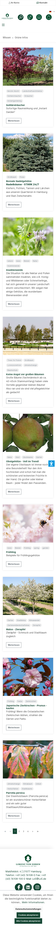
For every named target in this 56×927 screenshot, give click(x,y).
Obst (17, 457)
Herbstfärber (12, 789)
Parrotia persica (15, 793)
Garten (39, 457)
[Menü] (3, 24)
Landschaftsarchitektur (32, 91)
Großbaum (11, 177)
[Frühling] (28, 524)
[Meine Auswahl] (49, 17)
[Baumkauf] (30, 17)
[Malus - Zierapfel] (28, 596)
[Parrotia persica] (28, 759)
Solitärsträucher (14, 96)
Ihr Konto (14, 2)
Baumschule (12, 370)
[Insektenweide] (28, 237)
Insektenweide (13, 266)
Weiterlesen (14, 121)
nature (10, 261)
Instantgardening (14, 101)
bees (18, 261)
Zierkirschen (31, 701)
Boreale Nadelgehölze (19, 181)
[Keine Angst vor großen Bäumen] (28, 336)
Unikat (38, 784)
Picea (22, 177)
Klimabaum (27, 784)
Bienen (26, 261)
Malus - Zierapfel (15, 629)
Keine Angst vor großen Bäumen (25, 374)
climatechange (30, 365)
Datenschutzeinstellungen (28, 909)
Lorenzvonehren (14, 365)
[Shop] (39, 17)
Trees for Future (14, 360)
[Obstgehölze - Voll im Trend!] (28, 433)
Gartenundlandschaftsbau (18, 625)
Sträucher (28, 96)
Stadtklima (21, 620)
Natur (35, 261)
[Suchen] (21, 17)
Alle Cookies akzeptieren (28, 921)
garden (46, 548)
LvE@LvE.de (39, 878)
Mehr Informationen (33, 902)
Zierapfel (36, 625)
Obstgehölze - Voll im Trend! (22, 461)
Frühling (27, 548)
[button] (51, 463)
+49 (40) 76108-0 (25, 875)
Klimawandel (34, 620)
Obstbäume (28, 457)
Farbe (19, 701)
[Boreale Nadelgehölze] (28, 153)
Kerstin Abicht (13, 91)
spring (36, 548)
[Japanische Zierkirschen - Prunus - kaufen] (28, 677)
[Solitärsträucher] (28, 67)
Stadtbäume (27, 789)
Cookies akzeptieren (28, 915)
